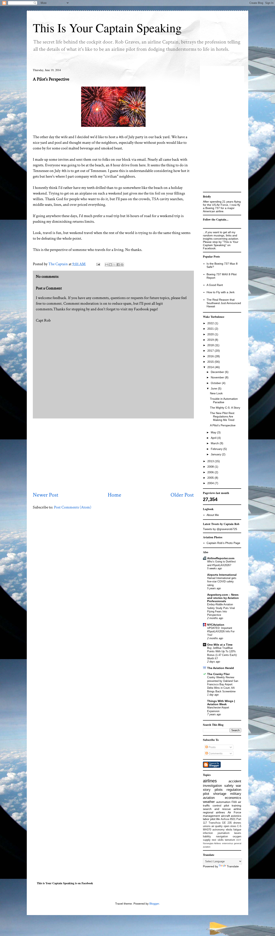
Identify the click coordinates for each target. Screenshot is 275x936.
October (216, 383)
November (218, 377)
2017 (211, 350)
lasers (237, 833)
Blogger (154, 903)
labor (206, 819)
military (235, 794)
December (218, 372)
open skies (230, 826)
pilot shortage (214, 794)
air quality (217, 826)
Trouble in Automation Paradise (224, 400)
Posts (212, 747)
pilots (219, 790)
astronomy (218, 829)
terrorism (230, 840)
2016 (211, 356)
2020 (211, 334)
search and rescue (217, 809)
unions (207, 826)
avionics (236, 815)
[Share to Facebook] (118, 265)
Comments (215, 753)
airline (237, 809)
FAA (234, 801)
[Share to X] (114, 265)
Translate (233, 866)
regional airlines (214, 812)
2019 (211, 339)
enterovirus (227, 843)
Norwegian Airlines (212, 843)
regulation (233, 790)
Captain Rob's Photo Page (223, 543)
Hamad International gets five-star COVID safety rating (221, 582)
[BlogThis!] (111, 265)
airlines (210, 780)
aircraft (225, 815)
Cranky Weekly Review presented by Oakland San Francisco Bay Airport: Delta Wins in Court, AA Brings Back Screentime (222, 684)
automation (223, 801)
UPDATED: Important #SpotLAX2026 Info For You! (221, 631)
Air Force (234, 812)
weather (209, 802)
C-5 (239, 826)
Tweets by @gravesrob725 (220, 529)
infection (208, 833)
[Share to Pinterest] (122, 265)
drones (237, 822)
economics (233, 798)
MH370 (207, 829)
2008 (211, 466)
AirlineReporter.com (220, 558)
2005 (211, 477)
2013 (211, 461)
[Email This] (107, 265)
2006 (211, 472)
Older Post (182, 495)
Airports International (222, 574)
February (217, 448)
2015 (211, 361)
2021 (211, 328)
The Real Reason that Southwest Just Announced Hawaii (224, 303)
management (211, 815)
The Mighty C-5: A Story (225, 407)
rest (214, 840)
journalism (224, 833)
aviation (209, 798)
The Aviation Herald (220, 668)
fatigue (237, 829)
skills (221, 840)
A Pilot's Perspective (223, 425)
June (214, 388)
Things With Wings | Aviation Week (221, 702)
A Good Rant (215, 285)
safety (229, 786)
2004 (211, 483)
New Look (216, 393)
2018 (211, 345)
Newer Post (45, 495)
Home (114, 495)
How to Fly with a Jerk (221, 292)
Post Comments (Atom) (72, 507)
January (216, 454)
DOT (238, 840)
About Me (213, 515)
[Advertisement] (113, 455)
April (214, 437)
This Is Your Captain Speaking (107, 28)
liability (207, 836)
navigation (222, 836)
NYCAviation (215, 624)
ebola (229, 829)
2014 (211, 367)
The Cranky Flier (218, 674)
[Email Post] (97, 264)
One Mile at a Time (220, 644)
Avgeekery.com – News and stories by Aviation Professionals (223, 598)
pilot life (215, 819)
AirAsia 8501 (228, 819)
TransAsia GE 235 (220, 822)
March (215, 443)
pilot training (232, 805)
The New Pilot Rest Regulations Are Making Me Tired (222, 416)
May (214, 432)
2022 (211, 323)
